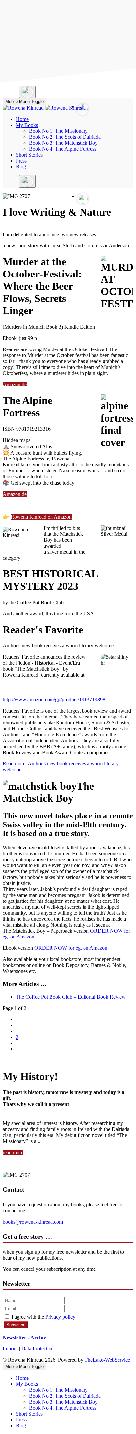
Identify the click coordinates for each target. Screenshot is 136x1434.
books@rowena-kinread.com (33, 1222)
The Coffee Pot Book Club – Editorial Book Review (71, 997)
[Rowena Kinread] (44, 108)
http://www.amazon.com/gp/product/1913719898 (54, 699)
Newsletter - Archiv (24, 1337)
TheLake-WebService (107, 1360)
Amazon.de (15, 384)
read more (13, 1152)
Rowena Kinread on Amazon (41, 517)
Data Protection (37, 1348)
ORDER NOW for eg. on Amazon (70, 948)
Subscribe (15, 1324)
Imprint (10, 1348)
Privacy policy (60, 1317)
